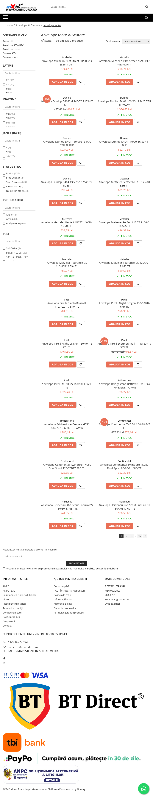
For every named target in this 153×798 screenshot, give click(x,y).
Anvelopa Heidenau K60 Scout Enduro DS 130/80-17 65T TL (67, 506)
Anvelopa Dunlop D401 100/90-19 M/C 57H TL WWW (124, 103)
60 (7, 88)
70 (7, 118)
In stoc (10, 173)
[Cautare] (146, 7)
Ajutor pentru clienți (70, 579)
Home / (10, 25)
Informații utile (15, 579)
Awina (9, 219)
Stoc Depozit (13, 177)
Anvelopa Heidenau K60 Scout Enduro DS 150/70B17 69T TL (124, 506)
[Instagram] (4, 662)
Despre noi (9, 621)
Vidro (6, 599)
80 (7, 122)
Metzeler (124, 178)
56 (139, 536)
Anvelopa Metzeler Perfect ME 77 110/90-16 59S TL (124, 224)
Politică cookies (11, 617)
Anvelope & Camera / (29, 25)
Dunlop (67, 97)
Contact (7, 625)
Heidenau (67, 501)
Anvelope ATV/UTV (13, 45)
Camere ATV (9, 53)
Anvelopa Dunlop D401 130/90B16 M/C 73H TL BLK (67, 143)
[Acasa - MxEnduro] (21, 7)
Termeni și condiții (13, 608)
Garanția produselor (65, 608)
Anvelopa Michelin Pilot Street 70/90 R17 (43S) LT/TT (124, 62)
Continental (124, 420)
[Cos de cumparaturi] (146, 17)
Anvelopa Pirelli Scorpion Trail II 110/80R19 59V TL (124, 345)
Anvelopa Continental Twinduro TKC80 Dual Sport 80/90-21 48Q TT (124, 466)
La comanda (13, 186)
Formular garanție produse (69, 612)
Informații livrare (63, 599)
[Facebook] (4, 658)
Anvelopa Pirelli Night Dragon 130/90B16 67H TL (124, 304)
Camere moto (10, 57)
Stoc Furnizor (13, 182)
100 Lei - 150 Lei (14, 257)
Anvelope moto (11, 49)
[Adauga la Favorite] (80, 82)
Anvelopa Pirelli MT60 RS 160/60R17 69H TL (67, 385)
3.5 (7, 84)
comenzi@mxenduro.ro (22, 647)
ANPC (6, 586)
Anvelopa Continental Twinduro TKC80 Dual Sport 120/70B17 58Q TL (67, 466)
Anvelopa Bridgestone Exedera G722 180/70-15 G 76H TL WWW (67, 426)
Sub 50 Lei (11, 248)
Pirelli (67, 299)
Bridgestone (13, 223)
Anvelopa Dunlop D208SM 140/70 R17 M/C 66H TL (66, 103)
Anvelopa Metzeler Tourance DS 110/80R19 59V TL (67, 264)
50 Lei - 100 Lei (14, 252)
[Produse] (6, 18)
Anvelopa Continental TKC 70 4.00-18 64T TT (124, 426)
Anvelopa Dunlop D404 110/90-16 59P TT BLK (124, 143)
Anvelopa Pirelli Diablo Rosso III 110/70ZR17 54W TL (67, 304)
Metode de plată (63, 603)
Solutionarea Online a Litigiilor (19, 595)
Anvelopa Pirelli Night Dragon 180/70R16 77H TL (67, 345)
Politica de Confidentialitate (102, 568)
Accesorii (8, 41)
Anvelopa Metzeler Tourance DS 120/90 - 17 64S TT (124, 264)
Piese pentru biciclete (14, 603)
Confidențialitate (12, 612)
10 (7, 156)
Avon (9, 214)
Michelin (67, 57)
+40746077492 (17, 641)
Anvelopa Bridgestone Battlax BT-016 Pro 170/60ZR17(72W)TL (124, 385)
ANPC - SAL (9, 590)
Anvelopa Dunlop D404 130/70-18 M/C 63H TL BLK (66, 183)
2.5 (7, 80)
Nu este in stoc (14, 190)
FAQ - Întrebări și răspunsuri (69, 590)
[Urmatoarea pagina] (145, 536)
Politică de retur (62, 595)
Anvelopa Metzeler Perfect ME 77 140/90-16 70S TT (67, 224)
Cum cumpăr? (61, 586)
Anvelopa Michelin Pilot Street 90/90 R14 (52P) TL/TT (67, 62)
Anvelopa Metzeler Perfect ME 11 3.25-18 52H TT (124, 183)
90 (7, 113)
